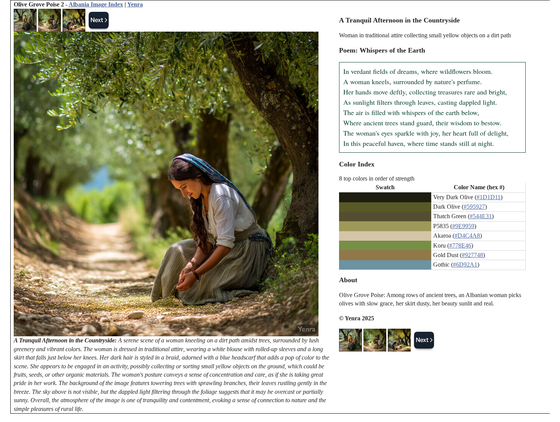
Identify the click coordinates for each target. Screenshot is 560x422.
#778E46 (460, 245)
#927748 (472, 255)
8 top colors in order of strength (376, 178)
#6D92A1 (465, 264)
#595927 (474, 206)
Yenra (135, 4)
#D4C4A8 (467, 235)
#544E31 (481, 216)
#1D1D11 (489, 197)
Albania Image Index (96, 4)
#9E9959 (463, 226)
